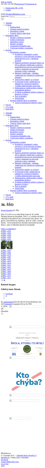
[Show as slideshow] (8, 229)
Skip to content (6, 2)
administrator (8, 302)
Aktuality (8, 304)
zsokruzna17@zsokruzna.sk (26, 4)
